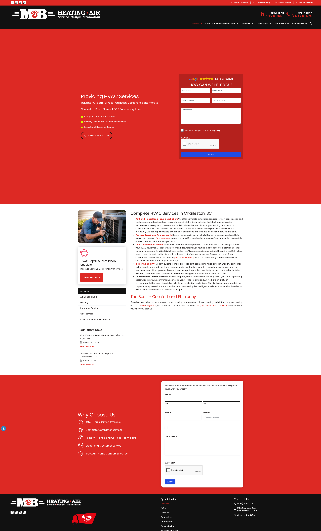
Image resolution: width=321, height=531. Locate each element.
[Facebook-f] (12, 2)
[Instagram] (16, 2)
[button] (310, 23)
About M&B (280, 23)
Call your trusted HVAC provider (211, 305)
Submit (211, 154)
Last (204, 404)
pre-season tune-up (184, 257)
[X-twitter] (20, 2)
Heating (84, 302)
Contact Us (298, 23)
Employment (166, 521)
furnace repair (163, 238)
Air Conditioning (88, 296)
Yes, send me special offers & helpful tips (203, 130)
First (166, 404)
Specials (246, 23)
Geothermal (86, 313)
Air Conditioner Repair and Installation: (157, 219)
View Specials (92, 277)
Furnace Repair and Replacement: (154, 235)
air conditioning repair (145, 305)
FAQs (163, 508)
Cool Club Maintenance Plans (220, 23)
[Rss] (24, 2)
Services (194, 23)
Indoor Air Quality (89, 308)
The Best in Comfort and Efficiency (163, 296)
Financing (165, 512)
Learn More (262, 23)
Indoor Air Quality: (145, 263)
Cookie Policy (167, 526)
